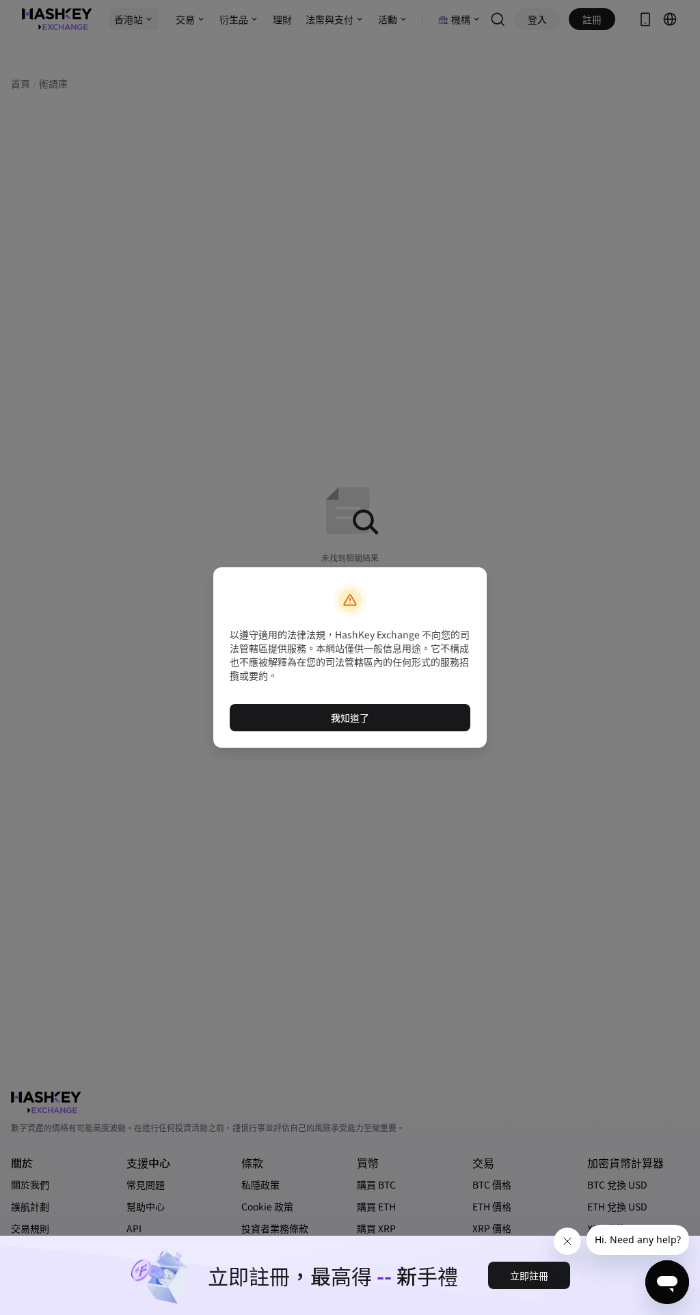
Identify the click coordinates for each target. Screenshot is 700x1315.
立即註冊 (529, 1275)
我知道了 (350, 717)
